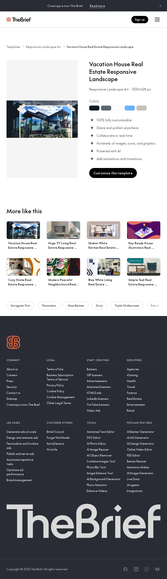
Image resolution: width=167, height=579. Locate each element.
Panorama (49, 305)
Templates (13, 47)
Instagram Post (20, 305)
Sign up (140, 19)
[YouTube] (157, 569)
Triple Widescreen (127, 305)
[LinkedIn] (136, 569)
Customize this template (113, 173)
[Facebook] (125, 569)
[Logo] (13, 343)
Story (99, 305)
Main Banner (76, 305)
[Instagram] (146, 569)
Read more (97, 6)
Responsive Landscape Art (43, 47)
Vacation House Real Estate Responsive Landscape (100, 47)
